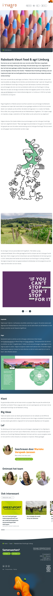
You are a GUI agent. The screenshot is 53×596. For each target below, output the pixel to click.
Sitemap (15, 569)
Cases (10, 543)
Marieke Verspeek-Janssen (29, 450)
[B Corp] (48, 568)
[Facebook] (6, 566)
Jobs (3, 569)
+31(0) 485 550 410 (45, 560)
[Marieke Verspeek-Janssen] (7, 449)
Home (6, 543)
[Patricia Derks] (26, 478)
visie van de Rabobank (7, 92)
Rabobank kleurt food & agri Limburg (23, 543)
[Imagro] (10, 5)
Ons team (15, 554)
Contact (6, 554)
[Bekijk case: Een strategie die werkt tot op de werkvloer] (36, 510)
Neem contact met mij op (23, 459)
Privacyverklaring (8, 569)
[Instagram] (9, 566)
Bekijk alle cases (7, 497)
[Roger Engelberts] (43, 478)
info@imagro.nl (46, 558)
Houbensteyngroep (8, 341)
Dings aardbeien (29, 341)
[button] (23, 311)
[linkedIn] (34, 6)
